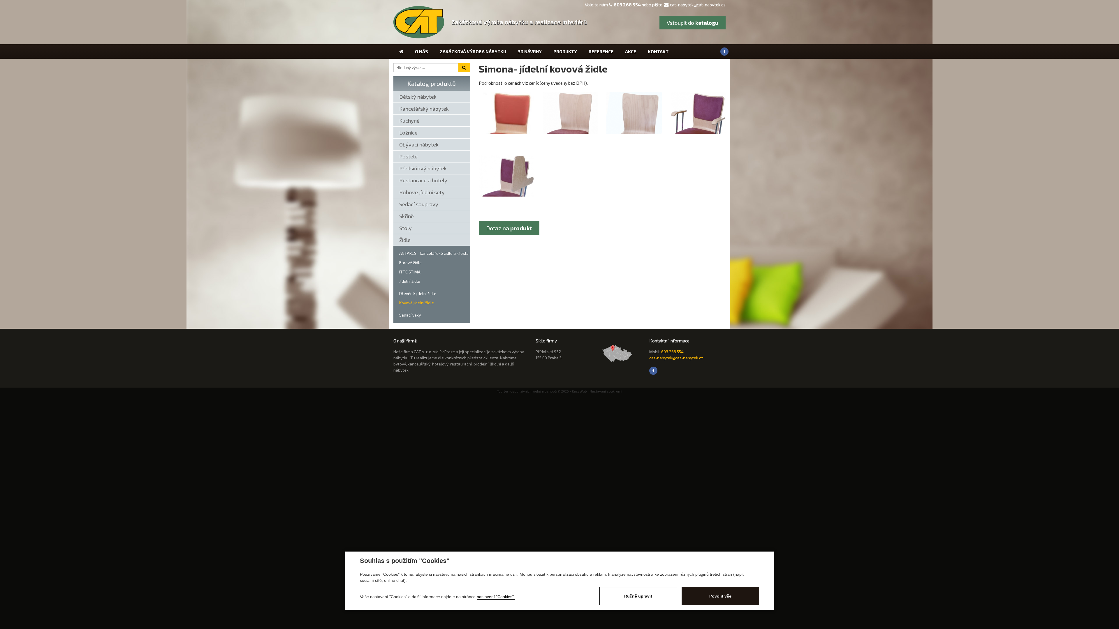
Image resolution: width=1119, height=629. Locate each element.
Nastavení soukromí (606, 391)
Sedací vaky (410, 314)
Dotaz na (509, 228)
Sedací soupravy (418, 204)
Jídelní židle (409, 281)
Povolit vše (720, 596)
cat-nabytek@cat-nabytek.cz (698, 4)
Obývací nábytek (419, 144)
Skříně (406, 216)
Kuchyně (409, 120)
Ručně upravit (638, 596)
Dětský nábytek (418, 96)
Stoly (405, 228)
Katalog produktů (431, 83)
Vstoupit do (692, 23)
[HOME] (401, 51)
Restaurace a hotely (423, 180)
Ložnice (408, 132)
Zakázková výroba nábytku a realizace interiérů (519, 22)
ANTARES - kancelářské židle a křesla (434, 253)
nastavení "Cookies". (496, 596)
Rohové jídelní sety (422, 192)
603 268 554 (627, 4)
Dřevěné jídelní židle (417, 293)
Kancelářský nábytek (424, 108)
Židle (405, 240)
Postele (408, 156)
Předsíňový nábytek (423, 168)
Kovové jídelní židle (416, 302)
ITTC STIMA (409, 271)
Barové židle (410, 262)
